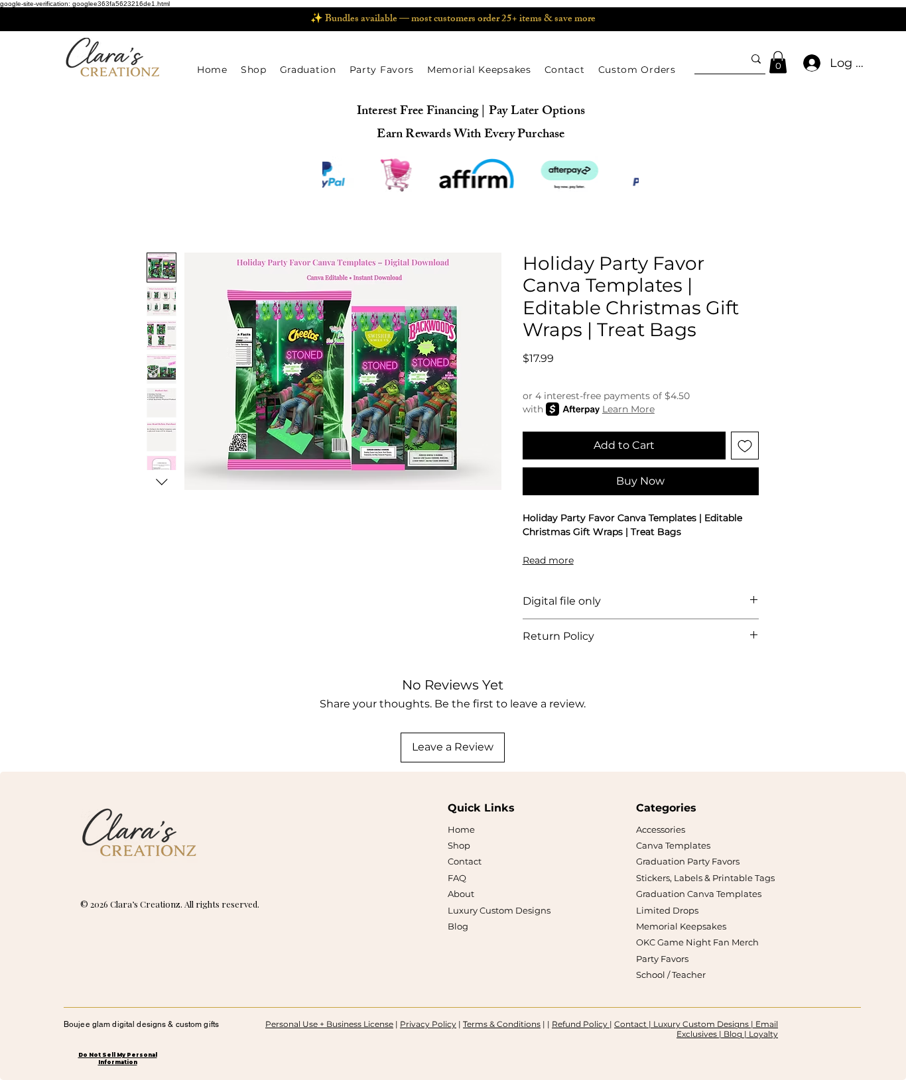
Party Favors (662, 958)
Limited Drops (667, 910)
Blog (458, 926)
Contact (465, 861)
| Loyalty (761, 1034)
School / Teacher (671, 974)
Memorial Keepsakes (681, 926)
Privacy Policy (428, 1024)
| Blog (731, 1034)
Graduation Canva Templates (698, 893)
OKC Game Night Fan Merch (697, 942)
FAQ (457, 877)
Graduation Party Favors (688, 861)
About (461, 893)
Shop (459, 845)
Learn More (628, 409)
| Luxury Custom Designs (699, 1024)
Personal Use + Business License (329, 1024)
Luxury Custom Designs (499, 910)
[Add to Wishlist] (745, 445)
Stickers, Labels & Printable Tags (705, 877)
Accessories (660, 829)
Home (461, 829)
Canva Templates (673, 845)
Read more (548, 560)
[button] (253, 70)
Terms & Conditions (502, 1024)
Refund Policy (581, 1024)
